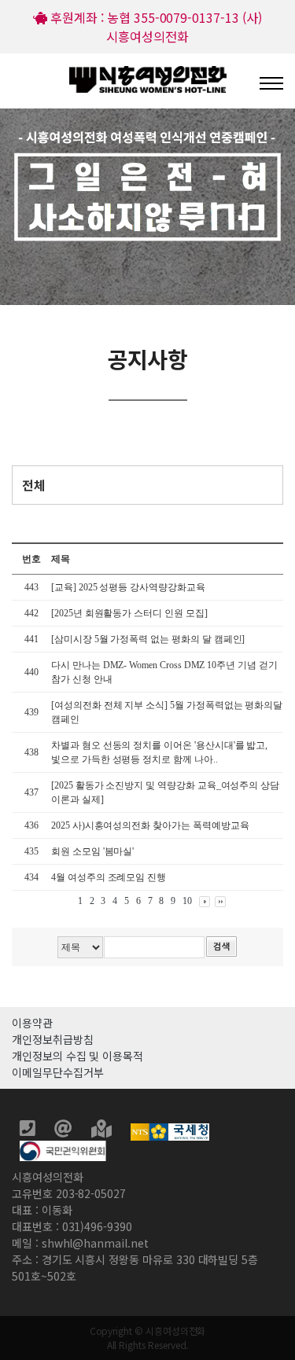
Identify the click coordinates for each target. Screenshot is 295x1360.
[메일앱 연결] (64, 1130)
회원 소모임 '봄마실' (92, 851)
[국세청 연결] (170, 1130)
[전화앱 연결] (29, 1130)
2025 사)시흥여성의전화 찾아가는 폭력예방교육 (150, 825)
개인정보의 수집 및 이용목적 (77, 1056)
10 (187, 900)
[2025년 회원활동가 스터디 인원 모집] (130, 613)
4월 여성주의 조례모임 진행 (108, 877)
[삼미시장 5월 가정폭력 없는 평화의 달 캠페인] (148, 639)
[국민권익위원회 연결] (63, 1149)
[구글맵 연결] (103, 1130)
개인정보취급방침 (53, 1039)
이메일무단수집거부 (57, 1072)
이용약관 (32, 1023)
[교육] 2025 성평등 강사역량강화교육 (129, 587)
